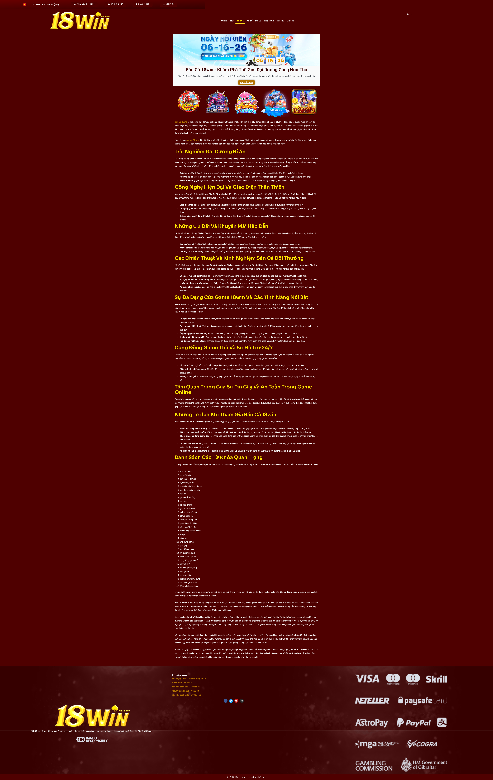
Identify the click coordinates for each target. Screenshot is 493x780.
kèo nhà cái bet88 (180, 695)
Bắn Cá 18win (246, 82)
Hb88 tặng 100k (179, 678)
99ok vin (188, 682)
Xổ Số (250, 20)
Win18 (224, 20)
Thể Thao (269, 20)
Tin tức (280, 20)
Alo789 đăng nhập (180, 691)
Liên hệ (290, 20)
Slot (232, 20)
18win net (195, 687)
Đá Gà (258, 20)
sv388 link (196, 695)
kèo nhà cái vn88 (180, 687)
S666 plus (196, 691)
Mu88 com (177, 682)
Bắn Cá (240, 20)
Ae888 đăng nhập (197, 678)
